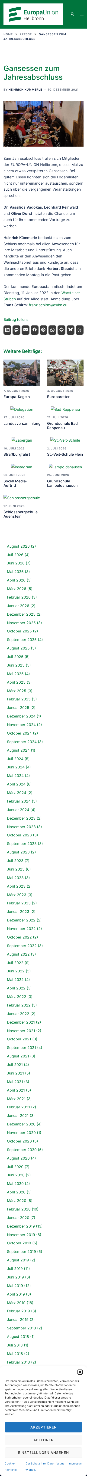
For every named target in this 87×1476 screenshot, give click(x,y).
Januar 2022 (18, 1013)
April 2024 (16, 784)
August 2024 (18, 750)
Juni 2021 (15, 1073)
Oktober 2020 (19, 1141)
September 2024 (22, 741)
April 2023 (16, 886)
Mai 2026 (15, 571)
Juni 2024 (16, 767)
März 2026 (16, 588)
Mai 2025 (15, 673)
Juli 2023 (15, 860)
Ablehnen (43, 1440)
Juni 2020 (16, 1175)
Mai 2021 (15, 1081)
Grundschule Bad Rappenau (62, 425)
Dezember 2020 (21, 1124)
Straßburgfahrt (16, 454)
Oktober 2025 (19, 631)
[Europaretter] (65, 373)
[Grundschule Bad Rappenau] (65, 409)
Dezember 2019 (21, 1226)
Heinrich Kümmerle (25, 89)
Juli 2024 (15, 758)
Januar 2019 (18, 1319)
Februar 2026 (19, 597)
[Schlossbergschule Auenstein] (21, 498)
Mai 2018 (15, 1353)
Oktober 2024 (19, 733)
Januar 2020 (18, 1217)
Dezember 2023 (21, 818)
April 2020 (16, 1192)
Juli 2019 (15, 1268)
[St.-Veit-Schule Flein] (65, 440)
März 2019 (16, 1302)
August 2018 (18, 1336)
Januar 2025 (18, 707)
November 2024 (21, 724)
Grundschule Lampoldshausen (62, 483)
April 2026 (16, 580)
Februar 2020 (19, 1209)
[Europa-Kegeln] (21, 373)
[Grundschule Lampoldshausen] (65, 466)
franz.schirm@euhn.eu (48, 305)
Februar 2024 (19, 801)
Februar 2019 (18, 1311)
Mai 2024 (15, 775)
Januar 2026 (18, 605)
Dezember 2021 (21, 1022)
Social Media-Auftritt (15, 483)
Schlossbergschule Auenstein (20, 514)
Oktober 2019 (19, 1243)
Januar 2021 (18, 1115)
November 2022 (21, 928)
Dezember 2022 (21, 920)
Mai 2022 (15, 979)
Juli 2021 (15, 1064)
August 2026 (18, 546)
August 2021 (18, 1056)
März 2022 (16, 996)
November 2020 (21, 1132)
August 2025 (18, 648)
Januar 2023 (18, 911)
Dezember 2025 (21, 614)
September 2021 (21, 1047)
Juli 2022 (15, 962)
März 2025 (16, 690)
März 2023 (16, 894)
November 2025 (21, 622)
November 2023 (21, 826)
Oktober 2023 (19, 835)
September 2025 (22, 639)
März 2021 (16, 1098)
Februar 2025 (19, 699)
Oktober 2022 (19, 937)
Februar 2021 (18, 1107)
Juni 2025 (16, 665)
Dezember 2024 (21, 716)
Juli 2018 (15, 1345)
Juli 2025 (15, 656)
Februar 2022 (19, 1005)
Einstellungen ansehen (43, 1452)
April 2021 (16, 1090)
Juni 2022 (16, 971)
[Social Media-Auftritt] (21, 466)
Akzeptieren (43, 1427)
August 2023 (18, 852)
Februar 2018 (18, 1362)
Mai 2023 (15, 877)
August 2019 (18, 1260)
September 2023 (22, 843)
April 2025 (16, 682)
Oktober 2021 (19, 1039)
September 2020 (22, 1149)
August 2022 (18, 954)
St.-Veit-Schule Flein (65, 454)
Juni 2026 (16, 563)
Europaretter (58, 396)
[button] (80, 1372)
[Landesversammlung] (21, 409)
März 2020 (16, 1200)
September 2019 (21, 1251)
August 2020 (18, 1158)
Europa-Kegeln (16, 396)
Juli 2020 (15, 1166)
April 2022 (16, 988)
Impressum (75, 1463)
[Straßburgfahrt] (21, 440)
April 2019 (16, 1294)
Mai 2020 (15, 1183)
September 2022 (22, 945)
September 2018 (21, 1328)
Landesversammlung (22, 423)
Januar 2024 (18, 809)
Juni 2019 (15, 1277)
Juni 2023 (16, 869)
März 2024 (16, 792)
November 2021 (21, 1030)
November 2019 (21, 1234)
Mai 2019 (15, 1285)
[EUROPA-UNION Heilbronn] (33, 14)
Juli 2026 (15, 554)
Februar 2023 (19, 903)
